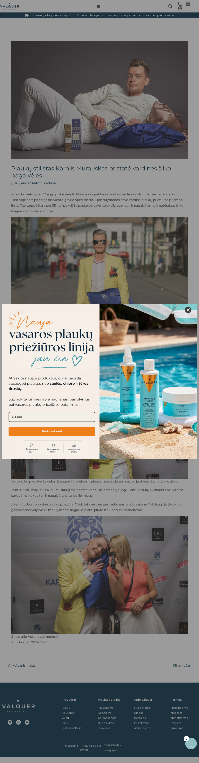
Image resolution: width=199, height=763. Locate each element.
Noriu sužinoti (52, 431)
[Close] (188, 310)
